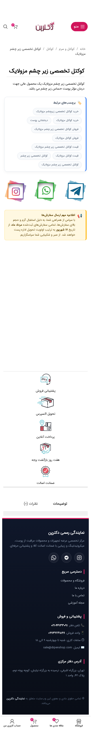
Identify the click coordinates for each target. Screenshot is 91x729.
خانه (82, 49)
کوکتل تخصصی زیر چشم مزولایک (60, 164)
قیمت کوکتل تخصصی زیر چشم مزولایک (56, 147)
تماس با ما (78, 595)
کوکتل (49, 49)
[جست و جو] (5, 26)
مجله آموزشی (76, 602)
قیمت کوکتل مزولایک (67, 156)
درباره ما (79, 588)
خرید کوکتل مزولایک (67, 120)
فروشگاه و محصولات (72, 580)
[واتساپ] (54, 558)
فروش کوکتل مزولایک (66, 138)
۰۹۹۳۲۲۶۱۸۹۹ (56, 633)
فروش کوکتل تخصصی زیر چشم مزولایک (56, 129)
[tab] (60, 503)
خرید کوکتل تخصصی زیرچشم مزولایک (57, 111)
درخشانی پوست (39, 120)
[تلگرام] (66, 558)
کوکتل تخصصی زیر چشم (34, 156)
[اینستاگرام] (79, 558)
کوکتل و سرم (66, 49)
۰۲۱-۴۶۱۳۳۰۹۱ (59, 625)
